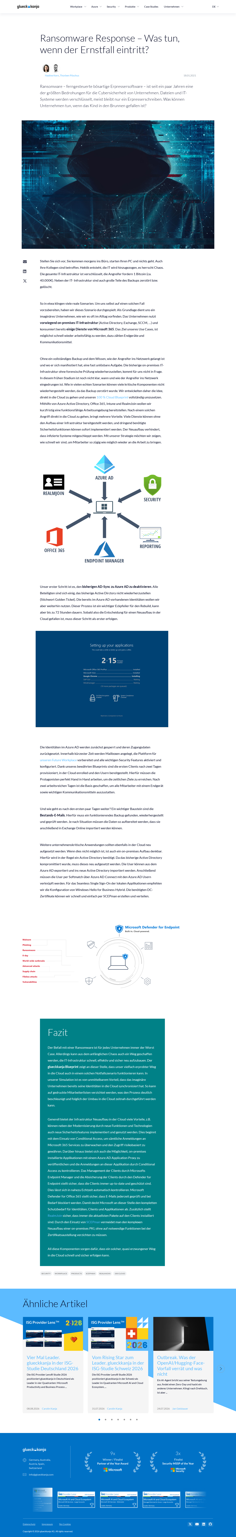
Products (76, 1273)
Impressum (47, 1524)
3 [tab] (111, 1419)
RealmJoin (55, 1215)
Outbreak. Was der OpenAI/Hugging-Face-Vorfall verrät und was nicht (181, 1366)
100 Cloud (120, 1273)
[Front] (34, 1449)
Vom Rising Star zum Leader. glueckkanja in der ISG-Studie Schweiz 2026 (118, 1363)
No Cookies (65, 1524)
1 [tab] (99, 1419)
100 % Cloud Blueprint (112, 397)
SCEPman (93, 1222)
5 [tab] (124, 1419)
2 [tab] (105, 1419)
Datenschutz (29, 1524)
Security (46, 1273)
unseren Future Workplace (58, 760)
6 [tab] (130, 1419)
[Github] (210, 1524)
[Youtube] (197, 1524)
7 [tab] (136, 1419)
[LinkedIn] (203, 1524)
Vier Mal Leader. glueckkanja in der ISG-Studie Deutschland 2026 (52, 1363)
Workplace (61, 1273)
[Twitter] (190, 1524)
